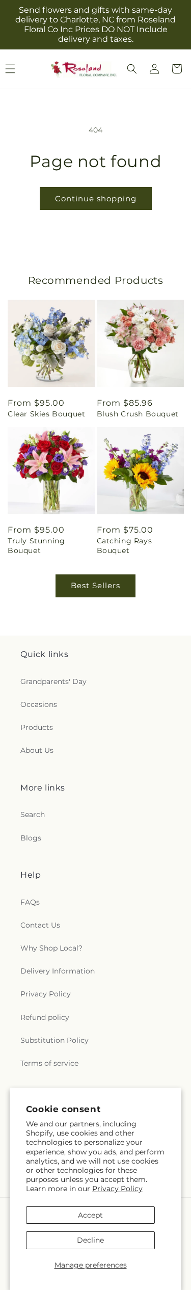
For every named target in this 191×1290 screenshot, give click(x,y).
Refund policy (44, 1017)
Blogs (30, 838)
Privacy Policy (117, 1188)
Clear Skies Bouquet (46, 413)
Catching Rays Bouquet (124, 545)
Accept (90, 1215)
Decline (90, 1240)
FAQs (30, 902)
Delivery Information (57, 971)
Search (32, 814)
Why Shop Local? (51, 948)
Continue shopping (96, 198)
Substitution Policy (54, 1040)
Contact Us (40, 925)
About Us (36, 750)
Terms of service (49, 1063)
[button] (132, 69)
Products (36, 727)
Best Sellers (95, 585)
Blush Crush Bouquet (138, 413)
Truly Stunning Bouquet (36, 545)
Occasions (38, 704)
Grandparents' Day (53, 681)
